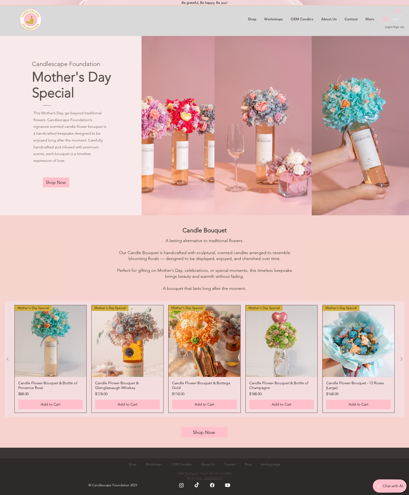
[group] (204, 359)
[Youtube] (228, 485)
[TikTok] (197, 485)
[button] (397, 11)
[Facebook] (212, 485)
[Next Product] (401, 359)
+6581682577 (213, 478)
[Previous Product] (7, 359)
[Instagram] (181, 485)
